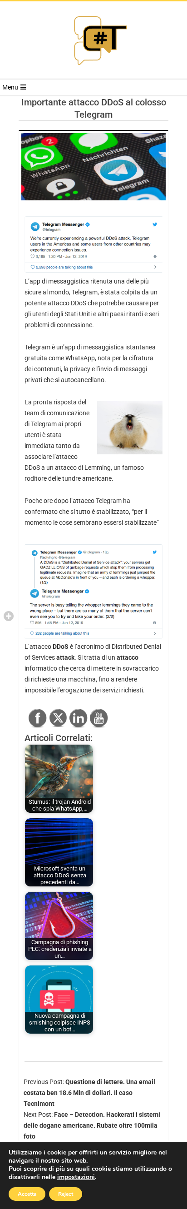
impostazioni (76, 1177)
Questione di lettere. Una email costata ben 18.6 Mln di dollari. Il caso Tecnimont (89, 1092)
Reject (65, 1194)
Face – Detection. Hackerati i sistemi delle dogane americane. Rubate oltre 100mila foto (92, 1125)
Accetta (27, 1194)
